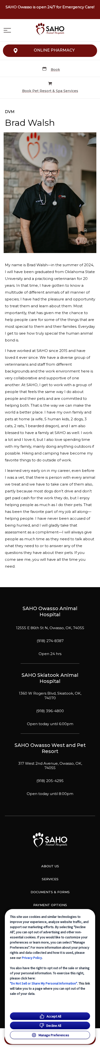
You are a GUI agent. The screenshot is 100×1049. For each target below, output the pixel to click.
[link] (50, 29)
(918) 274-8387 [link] (50, 641)
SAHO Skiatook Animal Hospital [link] (50, 678)
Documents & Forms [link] (50, 892)
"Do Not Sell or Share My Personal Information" (43, 983)
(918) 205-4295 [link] (50, 781)
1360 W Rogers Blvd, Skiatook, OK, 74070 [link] (50, 695)
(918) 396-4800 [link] (50, 711)
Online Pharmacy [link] (54, 50)
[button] (7, 30)
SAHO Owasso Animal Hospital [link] (50, 611)
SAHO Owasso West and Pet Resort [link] (50, 748)
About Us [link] (50, 866)
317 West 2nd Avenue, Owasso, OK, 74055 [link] (50, 765)
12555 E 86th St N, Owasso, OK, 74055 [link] (50, 628)
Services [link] (50, 879)
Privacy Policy (32, 957)
